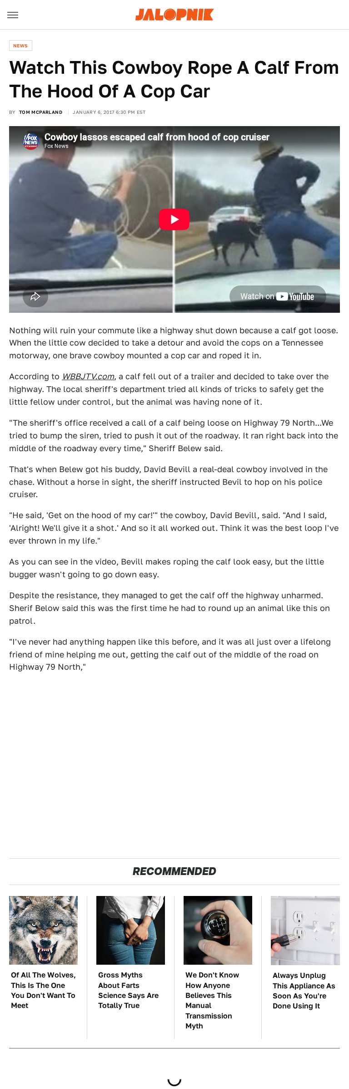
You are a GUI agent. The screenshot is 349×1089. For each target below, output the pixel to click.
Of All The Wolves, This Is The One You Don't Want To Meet (43, 990)
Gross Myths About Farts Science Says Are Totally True (128, 990)
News (20, 45)
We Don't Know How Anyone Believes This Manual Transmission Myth (212, 1000)
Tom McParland (40, 112)
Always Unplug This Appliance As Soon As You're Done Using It (304, 990)
